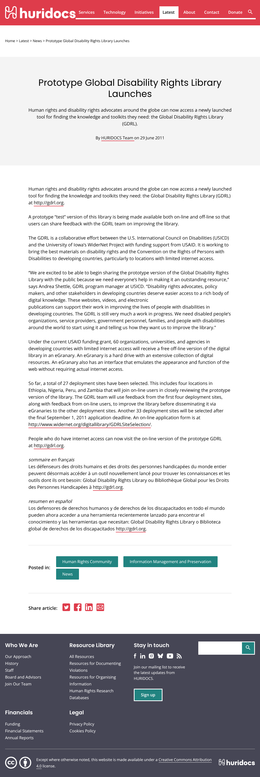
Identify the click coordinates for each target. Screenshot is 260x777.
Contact (211, 12)
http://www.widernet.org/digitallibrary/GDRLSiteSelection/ (89, 424)
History (11, 663)
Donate (235, 12)
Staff (9, 670)
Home (10, 41)
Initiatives (144, 12)
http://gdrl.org (48, 203)
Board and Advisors (23, 677)
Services (86, 12)
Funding (12, 724)
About (190, 12)
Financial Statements (24, 731)
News (37, 41)
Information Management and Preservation (170, 561)
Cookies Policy (83, 731)
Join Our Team (18, 684)
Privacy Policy (82, 724)
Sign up (148, 695)
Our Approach (18, 656)
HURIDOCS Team (117, 138)
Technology (114, 12)
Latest (168, 12)
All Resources (82, 656)
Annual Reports (19, 737)
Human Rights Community (87, 561)
